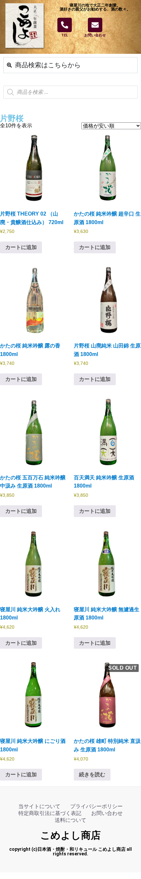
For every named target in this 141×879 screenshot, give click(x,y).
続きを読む (92, 774)
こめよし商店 (70, 835)
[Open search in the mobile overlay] (70, 92)
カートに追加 (21, 247)
